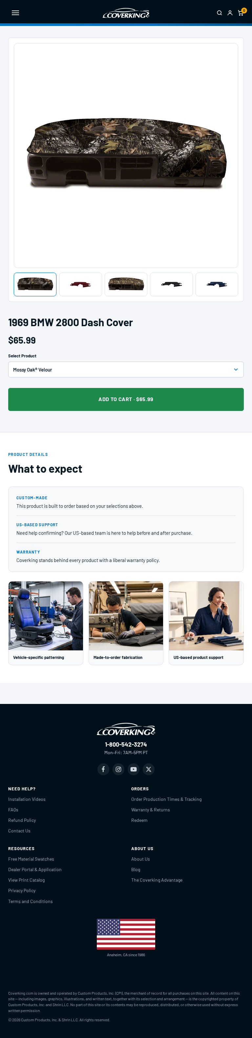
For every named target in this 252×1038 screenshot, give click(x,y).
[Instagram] (118, 769)
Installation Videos (27, 799)
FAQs (13, 809)
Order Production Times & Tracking (166, 799)
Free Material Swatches (31, 859)
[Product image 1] (35, 284)
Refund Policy (22, 820)
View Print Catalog (26, 880)
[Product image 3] (126, 284)
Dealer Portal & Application (35, 869)
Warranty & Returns (150, 809)
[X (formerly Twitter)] (149, 769)
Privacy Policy (21, 890)
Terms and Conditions (30, 901)
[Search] (219, 13)
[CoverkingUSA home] (126, 13)
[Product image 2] (80, 284)
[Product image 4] (171, 284)
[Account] (230, 13)
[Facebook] (103, 769)
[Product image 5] (217, 284)
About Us (140, 859)
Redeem (139, 820)
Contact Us (19, 830)
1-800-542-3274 (126, 744)
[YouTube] (133, 769)
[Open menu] (15, 13)
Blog (135, 869)
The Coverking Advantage (156, 880)
